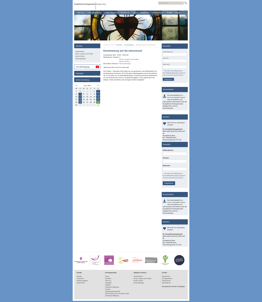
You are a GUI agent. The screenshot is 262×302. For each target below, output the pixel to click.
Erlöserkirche (166, 280)
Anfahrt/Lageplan (82, 280)
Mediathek (79, 73)
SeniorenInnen (157, 13)
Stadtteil (170, 13)
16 (98, 97)
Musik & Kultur (124, 61)
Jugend (135, 13)
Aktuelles (108, 278)
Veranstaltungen (129, 45)
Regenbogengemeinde (112, 291)
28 (80, 91)
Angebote (108, 283)
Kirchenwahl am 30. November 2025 (117, 293)
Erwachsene (145, 13)
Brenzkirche (166, 276)
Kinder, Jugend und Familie (129, 59)
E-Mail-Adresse (168, 52)
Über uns (80, 13)
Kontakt (178, 13)
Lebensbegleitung (94, 13)
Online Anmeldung (82, 80)
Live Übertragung (83, 67)
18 (80, 99)
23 (98, 99)
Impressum (80, 278)
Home (107, 276)
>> (98, 85)
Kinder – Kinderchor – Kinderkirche (117, 13)
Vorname (166, 58)
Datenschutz (81, 283)
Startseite (119, 45)
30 (98, 102)
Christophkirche (167, 278)
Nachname (166, 64)
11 (80, 97)
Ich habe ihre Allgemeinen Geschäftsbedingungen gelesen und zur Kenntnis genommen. (174, 73)
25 (80, 102)
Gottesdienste (79, 51)
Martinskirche (166, 283)
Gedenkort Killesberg (112, 287)
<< (76, 85)
